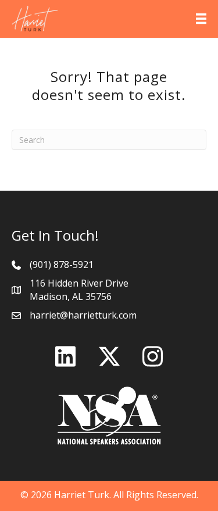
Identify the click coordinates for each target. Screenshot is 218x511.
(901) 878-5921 (62, 264)
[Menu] (201, 19)
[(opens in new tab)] (109, 414)
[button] (65, 356)
